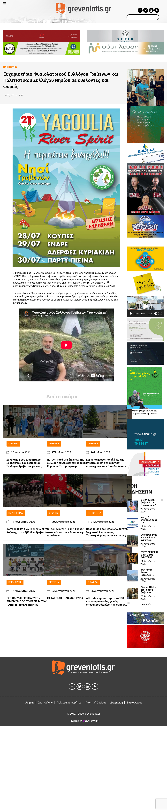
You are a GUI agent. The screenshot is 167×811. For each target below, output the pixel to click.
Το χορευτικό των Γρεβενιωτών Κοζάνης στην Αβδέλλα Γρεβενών (27, 530)
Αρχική (29, 702)
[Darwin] (90, 721)
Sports (53, 513)
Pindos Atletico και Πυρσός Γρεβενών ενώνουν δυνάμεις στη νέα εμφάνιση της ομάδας (148, 590)
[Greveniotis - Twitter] (145, 10)
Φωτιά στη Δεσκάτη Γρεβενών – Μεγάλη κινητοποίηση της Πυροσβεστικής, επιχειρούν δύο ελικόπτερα (149, 572)
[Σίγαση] (155, 313)
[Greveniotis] (83, 8)
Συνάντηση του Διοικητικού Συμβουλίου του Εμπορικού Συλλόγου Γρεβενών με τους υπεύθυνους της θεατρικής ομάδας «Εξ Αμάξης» (24, 463)
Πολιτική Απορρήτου (69, 702)
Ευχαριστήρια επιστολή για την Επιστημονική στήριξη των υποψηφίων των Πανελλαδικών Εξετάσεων (106, 463)
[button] (145, 306)
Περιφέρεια (94, 513)
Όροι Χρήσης (45, 702)
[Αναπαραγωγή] (131, 313)
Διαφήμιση (116, 702)
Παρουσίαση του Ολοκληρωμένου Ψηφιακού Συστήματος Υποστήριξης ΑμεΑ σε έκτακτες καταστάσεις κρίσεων (107, 532)
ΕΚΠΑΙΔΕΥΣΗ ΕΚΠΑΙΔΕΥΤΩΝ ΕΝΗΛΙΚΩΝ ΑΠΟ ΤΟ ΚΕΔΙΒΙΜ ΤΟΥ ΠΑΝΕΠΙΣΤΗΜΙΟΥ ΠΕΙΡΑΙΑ (26, 601)
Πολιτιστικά (15, 513)
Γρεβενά (13, 443)
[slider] (143, 313)
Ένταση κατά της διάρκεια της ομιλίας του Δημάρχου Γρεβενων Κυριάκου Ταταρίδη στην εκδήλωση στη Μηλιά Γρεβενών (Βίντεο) (67, 463)
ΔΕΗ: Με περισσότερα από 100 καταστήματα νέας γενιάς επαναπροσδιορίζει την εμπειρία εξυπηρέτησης (106, 601)
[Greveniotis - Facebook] (140, 10)
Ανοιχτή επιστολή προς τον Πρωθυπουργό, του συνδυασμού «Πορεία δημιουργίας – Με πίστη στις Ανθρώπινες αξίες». (148, 520)
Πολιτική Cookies (95, 702)
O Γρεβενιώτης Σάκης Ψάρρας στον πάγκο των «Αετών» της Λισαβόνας (65, 532)
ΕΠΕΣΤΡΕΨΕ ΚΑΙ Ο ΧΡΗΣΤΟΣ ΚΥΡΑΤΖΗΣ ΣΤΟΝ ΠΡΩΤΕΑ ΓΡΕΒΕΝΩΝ (149, 555)
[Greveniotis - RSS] (156, 10)
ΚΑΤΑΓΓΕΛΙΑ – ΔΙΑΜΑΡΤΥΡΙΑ (65, 598)
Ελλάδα (93, 582)
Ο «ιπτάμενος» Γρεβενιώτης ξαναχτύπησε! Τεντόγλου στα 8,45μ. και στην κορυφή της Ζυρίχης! (148, 502)
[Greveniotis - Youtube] (151, 10)
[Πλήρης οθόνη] (160, 313)
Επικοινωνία (134, 702)
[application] (145, 306)
